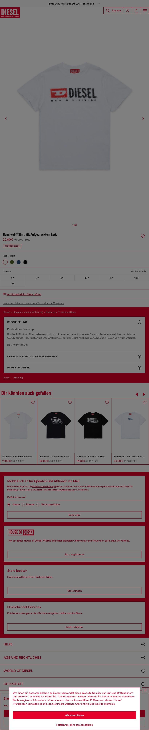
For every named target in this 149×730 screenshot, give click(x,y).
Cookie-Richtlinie (105, 703)
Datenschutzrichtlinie (77, 703)
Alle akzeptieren (74, 715)
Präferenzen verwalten (26, 703)
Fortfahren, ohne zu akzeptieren (74, 724)
